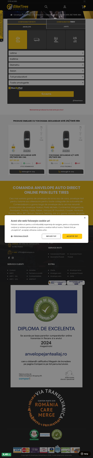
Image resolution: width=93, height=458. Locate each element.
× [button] (85, 218)
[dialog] (46, 229)
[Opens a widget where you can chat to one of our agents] (84, 454)
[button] (19, 236)
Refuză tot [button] (51, 236)
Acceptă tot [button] (72, 236)
